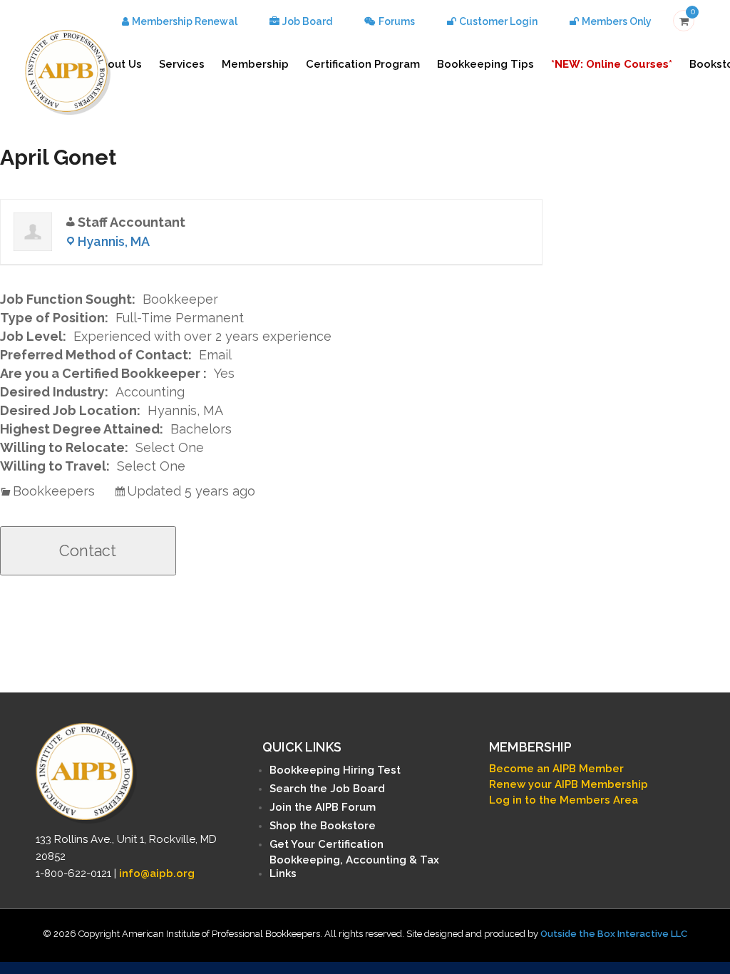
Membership (255, 64)
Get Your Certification (326, 844)
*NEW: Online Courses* (611, 64)
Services (182, 64)
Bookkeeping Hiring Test (335, 770)
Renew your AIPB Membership (568, 784)
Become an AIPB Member (556, 768)
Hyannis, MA (114, 241)
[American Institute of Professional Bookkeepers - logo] (67, 70)
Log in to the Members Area (563, 800)
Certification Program (363, 64)
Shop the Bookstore (322, 825)
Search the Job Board (327, 788)
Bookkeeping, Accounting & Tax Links (354, 866)
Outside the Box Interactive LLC (613, 933)
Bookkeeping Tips (485, 64)
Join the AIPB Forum (322, 807)
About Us (117, 64)
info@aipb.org (157, 873)
